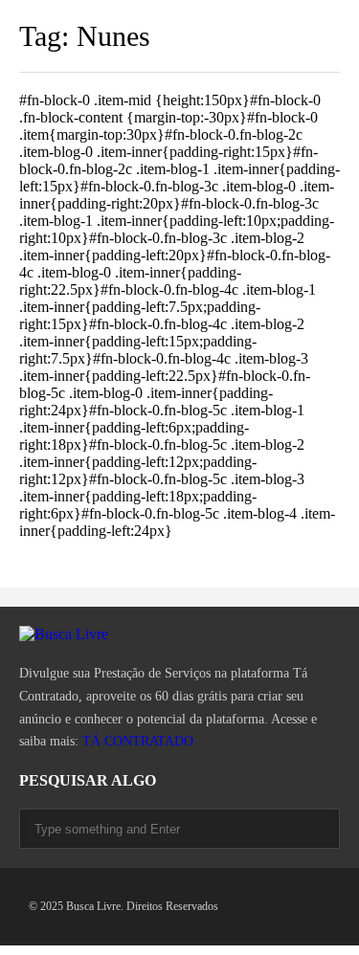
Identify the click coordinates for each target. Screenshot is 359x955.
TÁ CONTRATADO (137, 741)
